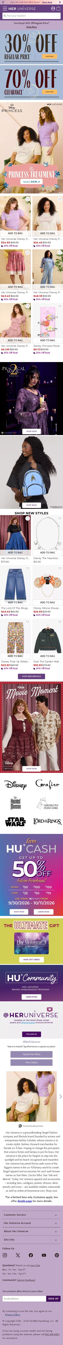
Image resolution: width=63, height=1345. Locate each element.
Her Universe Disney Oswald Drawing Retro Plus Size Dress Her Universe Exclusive (15, 558)
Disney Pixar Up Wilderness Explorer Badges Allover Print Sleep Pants (15, 661)
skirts (55, 1183)
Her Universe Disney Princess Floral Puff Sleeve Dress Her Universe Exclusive (15, 346)
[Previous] (3, 2)
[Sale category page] (31, 82)
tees (19, 1183)
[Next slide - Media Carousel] (60, 1096)
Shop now (51, 1190)
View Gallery (32, 1062)
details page (24, 1201)
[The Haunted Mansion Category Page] (15, 803)
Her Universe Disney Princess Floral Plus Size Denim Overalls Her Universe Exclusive (47, 292)
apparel (38, 1179)
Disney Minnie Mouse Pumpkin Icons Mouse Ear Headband (47, 608)
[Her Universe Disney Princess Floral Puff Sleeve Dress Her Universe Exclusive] (15, 323)
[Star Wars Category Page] (15, 821)
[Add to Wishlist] (27, 199)
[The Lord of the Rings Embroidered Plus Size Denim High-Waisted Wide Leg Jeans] (15, 585)
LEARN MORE (43, 912)
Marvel (6, 1179)
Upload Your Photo (31, 1054)
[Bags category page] (31, 472)
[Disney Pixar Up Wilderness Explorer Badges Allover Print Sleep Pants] (15, 638)
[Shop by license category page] (31, 46)
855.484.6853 (52, 1334)
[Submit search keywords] (4, 15)
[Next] (60, 2)
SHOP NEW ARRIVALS (31, 676)
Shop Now (47, 2)
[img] (4, 1255)
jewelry (7, 1186)
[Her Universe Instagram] (31, 1020)
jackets (38, 1183)
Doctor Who (35, 1175)
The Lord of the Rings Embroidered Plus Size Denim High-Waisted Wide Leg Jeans (15, 608)
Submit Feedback (26, 1280)
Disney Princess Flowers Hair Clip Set (47, 346)
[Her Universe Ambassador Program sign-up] (31, 982)
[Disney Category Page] (15, 784)
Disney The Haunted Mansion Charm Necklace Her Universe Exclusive (47, 558)
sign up (53, 1298)
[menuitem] (58, 8)
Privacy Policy (12, 1314)
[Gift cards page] (31, 941)
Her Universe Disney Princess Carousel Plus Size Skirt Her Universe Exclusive (15, 292)
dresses (47, 1183)
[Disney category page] (31, 727)
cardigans (28, 1183)
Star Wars (21, 1175)
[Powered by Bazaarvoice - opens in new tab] (31, 1126)
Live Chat (35, 1265)
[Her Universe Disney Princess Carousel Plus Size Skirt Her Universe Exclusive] (15, 269)
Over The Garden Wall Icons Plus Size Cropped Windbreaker (47, 661)
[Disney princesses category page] (31, 147)
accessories (54, 1179)
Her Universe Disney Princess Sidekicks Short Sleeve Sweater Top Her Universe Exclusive (15, 239)
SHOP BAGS (31, 505)
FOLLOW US (31, 1034)
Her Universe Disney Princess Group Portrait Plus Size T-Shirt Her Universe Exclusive (47, 239)
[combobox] (31, 16)
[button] (4, 8)
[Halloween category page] (31, 398)
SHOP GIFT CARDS (31, 960)
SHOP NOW (31, 431)
